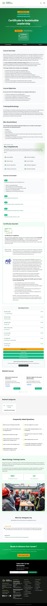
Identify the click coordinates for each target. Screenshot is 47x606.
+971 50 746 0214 (17, 596)
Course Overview (8, 44)
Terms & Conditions (28, 593)
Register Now (18, 30)
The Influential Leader (32, 377)
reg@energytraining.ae (16, 592)
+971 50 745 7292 (17, 590)
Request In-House (23, 355)
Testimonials (38, 587)
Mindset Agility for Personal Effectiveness (12, 378)
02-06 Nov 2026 (7, 322)
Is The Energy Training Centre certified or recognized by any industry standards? (33, 444)
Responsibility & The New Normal (11, 197)
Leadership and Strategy (8, 6)
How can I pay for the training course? (11, 444)
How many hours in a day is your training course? (33, 434)
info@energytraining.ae (17, 587)
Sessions (40, 44)
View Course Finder (23, 555)
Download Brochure (28, 30)
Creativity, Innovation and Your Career (12, 216)
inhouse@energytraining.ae (17, 598)
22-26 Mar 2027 (7, 338)
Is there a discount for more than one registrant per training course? (11, 439)
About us (37, 581)
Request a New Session (23, 365)
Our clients (38, 585)
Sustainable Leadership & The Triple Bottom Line (14, 181)
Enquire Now (23, 352)
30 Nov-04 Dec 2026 (8, 327)
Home (3, 6)
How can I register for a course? (31, 425)
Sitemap (26, 594)
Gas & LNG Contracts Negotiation (11, 537)
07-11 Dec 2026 (7, 333)
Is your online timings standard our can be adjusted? (33, 429)
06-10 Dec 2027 (7, 343)
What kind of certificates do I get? (10, 434)
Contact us (37, 584)
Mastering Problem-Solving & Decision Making (13, 209)
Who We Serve (38, 583)
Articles (37, 588)
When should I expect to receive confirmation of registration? (10, 449)
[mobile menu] (44, 2)
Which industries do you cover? (31, 439)
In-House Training (28, 585)
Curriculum (25, 44)
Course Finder (27, 581)
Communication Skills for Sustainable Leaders (13, 203)
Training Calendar (28, 591)
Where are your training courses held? (11, 425)
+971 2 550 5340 (17, 582)
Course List (27, 596)
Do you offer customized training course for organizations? (12, 429)
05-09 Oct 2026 (7, 311)
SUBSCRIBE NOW (32, 572)
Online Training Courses (29, 587)
